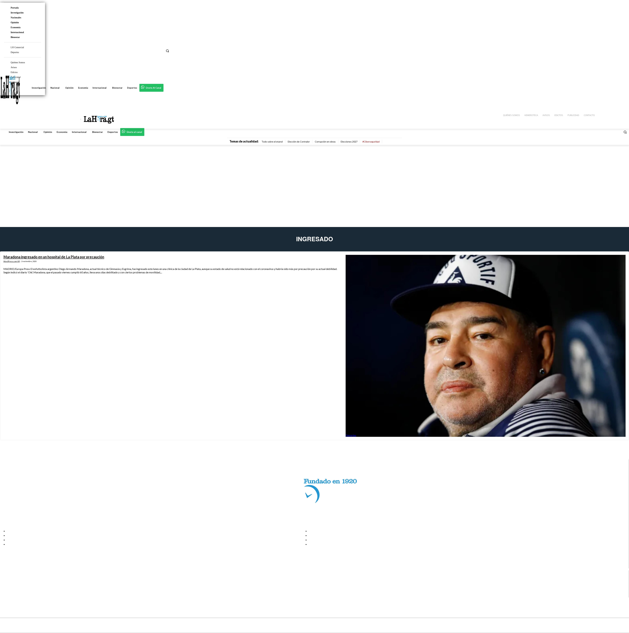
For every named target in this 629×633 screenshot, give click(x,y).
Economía (15, 27)
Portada (15, 8)
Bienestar (15, 37)
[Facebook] (5, 579)
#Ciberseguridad (371, 141)
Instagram (15, 583)
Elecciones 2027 (349, 141)
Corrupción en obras (325, 141)
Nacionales (16, 17)
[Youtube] (5, 595)
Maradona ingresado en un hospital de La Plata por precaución (53, 257)
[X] (5, 591)
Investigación (17, 12)
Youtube (14, 595)
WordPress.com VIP (11, 261)
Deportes (351, 435)
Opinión (15, 22)
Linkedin (14, 587)
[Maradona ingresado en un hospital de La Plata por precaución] (486, 346)
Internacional (17, 32)
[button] (625, 132)
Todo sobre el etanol (272, 141)
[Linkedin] (5, 587)
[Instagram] (5, 583)
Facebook (15, 578)
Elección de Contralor (299, 141)
